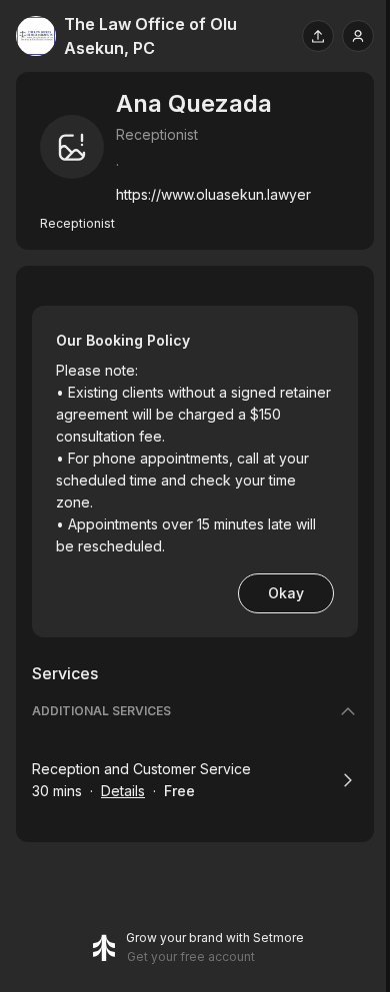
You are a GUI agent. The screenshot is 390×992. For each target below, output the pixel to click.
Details (123, 790)
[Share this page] (318, 36)
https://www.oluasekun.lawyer (213, 194)
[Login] (358, 36)
